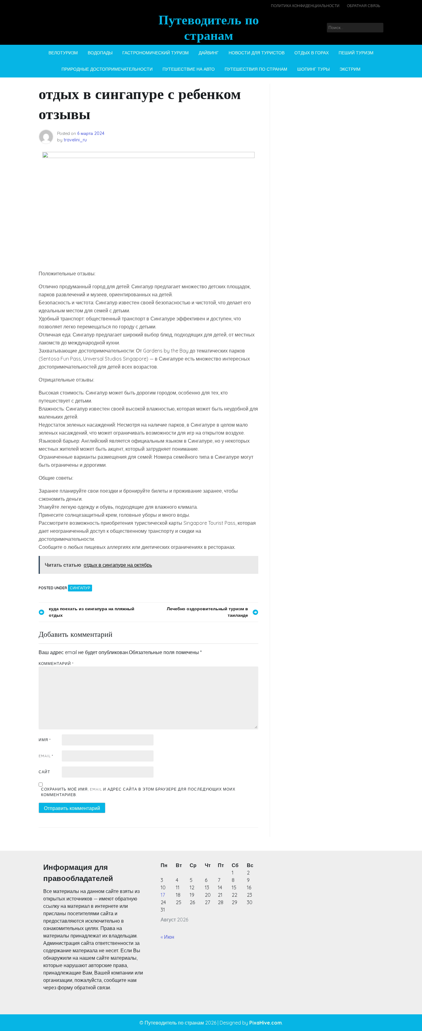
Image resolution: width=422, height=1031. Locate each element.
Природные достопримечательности (107, 69)
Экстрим (350, 69)
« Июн (167, 937)
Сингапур (80, 588)
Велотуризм (63, 53)
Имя (45, 739)
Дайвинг (209, 53)
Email (46, 755)
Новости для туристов (257, 53)
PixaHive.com (265, 1023)
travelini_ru (75, 140)
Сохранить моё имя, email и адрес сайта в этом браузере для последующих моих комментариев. (138, 792)
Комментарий (56, 663)
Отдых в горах (311, 53)
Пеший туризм (356, 53)
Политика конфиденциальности (305, 5)
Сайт (44, 772)
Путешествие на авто (188, 69)
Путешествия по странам (256, 69)
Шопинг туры (313, 69)
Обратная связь (363, 5)
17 (163, 895)
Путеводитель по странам (208, 27)
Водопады (100, 53)
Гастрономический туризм (155, 53)
